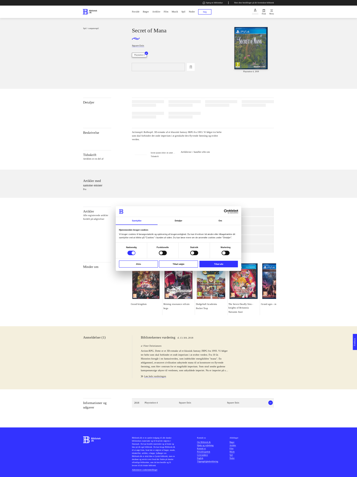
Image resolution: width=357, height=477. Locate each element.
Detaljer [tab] (178, 220)
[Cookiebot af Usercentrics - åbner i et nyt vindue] (226, 211)
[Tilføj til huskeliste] (191, 67)
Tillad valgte (178, 264)
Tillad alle (218, 264)
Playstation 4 (139, 55)
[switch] (163, 253)
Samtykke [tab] (137, 220)
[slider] (251, 50)
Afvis (138, 264)
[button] (203, 402)
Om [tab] (220, 220)
